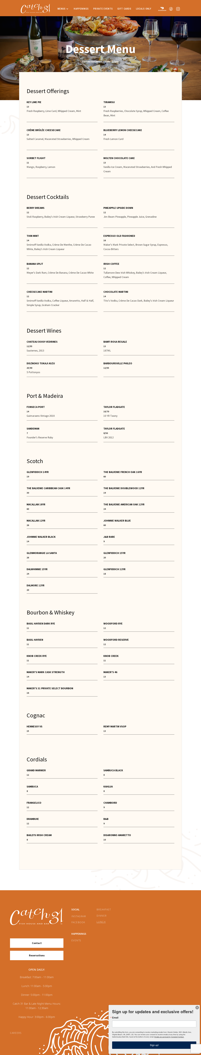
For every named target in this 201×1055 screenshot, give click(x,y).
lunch (101, 922)
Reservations (37, 955)
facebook (78, 922)
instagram (78, 916)
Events (76, 940)
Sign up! (154, 1045)
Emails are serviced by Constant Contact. (169, 1037)
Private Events (103, 8)
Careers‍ (15, 1033)
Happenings (81, 8)
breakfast (104, 909)
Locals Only (143, 8)
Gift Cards (124, 8)
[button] (63, 9)
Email (115, 1017)
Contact (37, 943)
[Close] (197, 1007)
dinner (102, 915)
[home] (38, 10)
